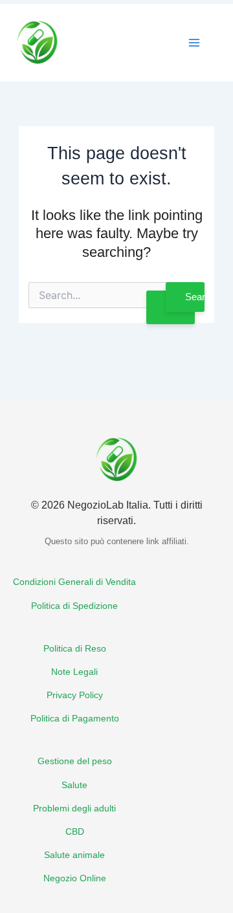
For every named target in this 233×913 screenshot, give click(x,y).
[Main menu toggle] (194, 43)
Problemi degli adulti (74, 808)
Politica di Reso (74, 649)
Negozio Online (74, 878)
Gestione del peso (75, 761)
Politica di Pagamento (74, 718)
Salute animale (74, 855)
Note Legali (74, 672)
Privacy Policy (75, 695)
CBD (74, 832)
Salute (74, 785)
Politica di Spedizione (74, 606)
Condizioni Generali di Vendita (74, 582)
